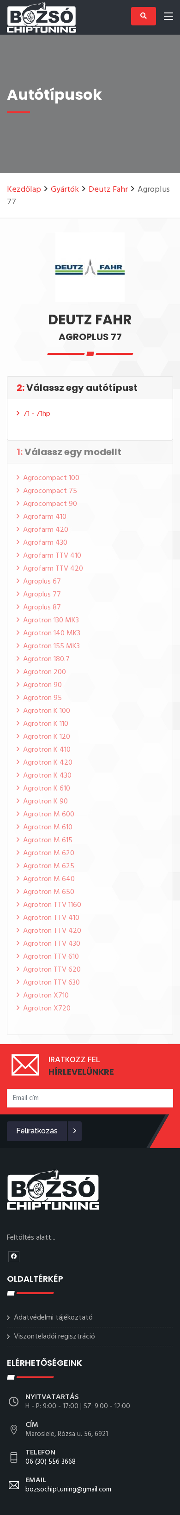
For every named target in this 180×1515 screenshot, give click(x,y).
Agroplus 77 (42, 595)
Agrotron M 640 (49, 879)
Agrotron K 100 (46, 711)
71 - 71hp (36, 414)
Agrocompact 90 (50, 504)
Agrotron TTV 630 (51, 983)
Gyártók (65, 189)
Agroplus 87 (42, 608)
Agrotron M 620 (48, 853)
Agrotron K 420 (47, 763)
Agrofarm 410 (44, 517)
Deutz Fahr (108, 189)
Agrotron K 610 (46, 789)
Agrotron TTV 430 (51, 944)
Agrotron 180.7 (46, 659)
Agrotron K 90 (45, 802)
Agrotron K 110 (45, 724)
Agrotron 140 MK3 (51, 633)
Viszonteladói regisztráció (54, 1337)
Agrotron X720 (47, 1009)
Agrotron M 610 (47, 827)
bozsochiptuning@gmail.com (68, 1485)
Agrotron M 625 (48, 866)
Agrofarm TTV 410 (52, 556)
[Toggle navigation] (168, 18)
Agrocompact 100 (51, 478)
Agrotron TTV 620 (52, 970)
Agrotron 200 (44, 672)
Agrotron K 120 (46, 737)
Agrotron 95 (42, 698)
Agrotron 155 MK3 (51, 646)
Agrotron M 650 (48, 892)
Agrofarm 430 (45, 543)
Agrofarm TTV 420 (53, 569)
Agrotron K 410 (47, 750)
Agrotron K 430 (47, 776)
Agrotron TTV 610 (51, 957)
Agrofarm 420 (45, 530)
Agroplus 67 (42, 582)
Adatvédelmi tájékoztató (53, 1318)
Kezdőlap (24, 189)
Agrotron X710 (46, 996)
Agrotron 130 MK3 (51, 621)
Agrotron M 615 (47, 840)
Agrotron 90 (42, 685)
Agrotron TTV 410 (51, 918)
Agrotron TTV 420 (52, 931)
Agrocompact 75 (50, 491)
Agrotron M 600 (48, 815)
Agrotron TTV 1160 (52, 905)
